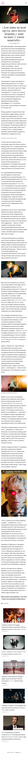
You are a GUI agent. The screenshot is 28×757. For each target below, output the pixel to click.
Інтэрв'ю (6, 603)
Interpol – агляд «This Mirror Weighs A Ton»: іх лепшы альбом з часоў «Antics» (14, 653)
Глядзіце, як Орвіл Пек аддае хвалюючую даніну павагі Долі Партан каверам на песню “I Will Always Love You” (14, 627)
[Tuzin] (3, 3)
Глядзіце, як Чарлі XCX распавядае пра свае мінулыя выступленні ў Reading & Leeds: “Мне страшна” (14, 707)
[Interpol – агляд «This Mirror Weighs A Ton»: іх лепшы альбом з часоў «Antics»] (14, 648)
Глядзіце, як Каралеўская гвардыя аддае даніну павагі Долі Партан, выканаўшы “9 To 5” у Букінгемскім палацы (12, 680)
